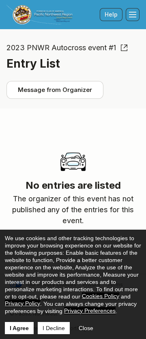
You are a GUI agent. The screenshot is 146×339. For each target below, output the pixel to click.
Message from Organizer (55, 90)
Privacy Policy (22, 303)
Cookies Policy (100, 296)
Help (111, 14)
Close (86, 328)
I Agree (19, 328)
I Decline (54, 328)
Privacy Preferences (90, 310)
